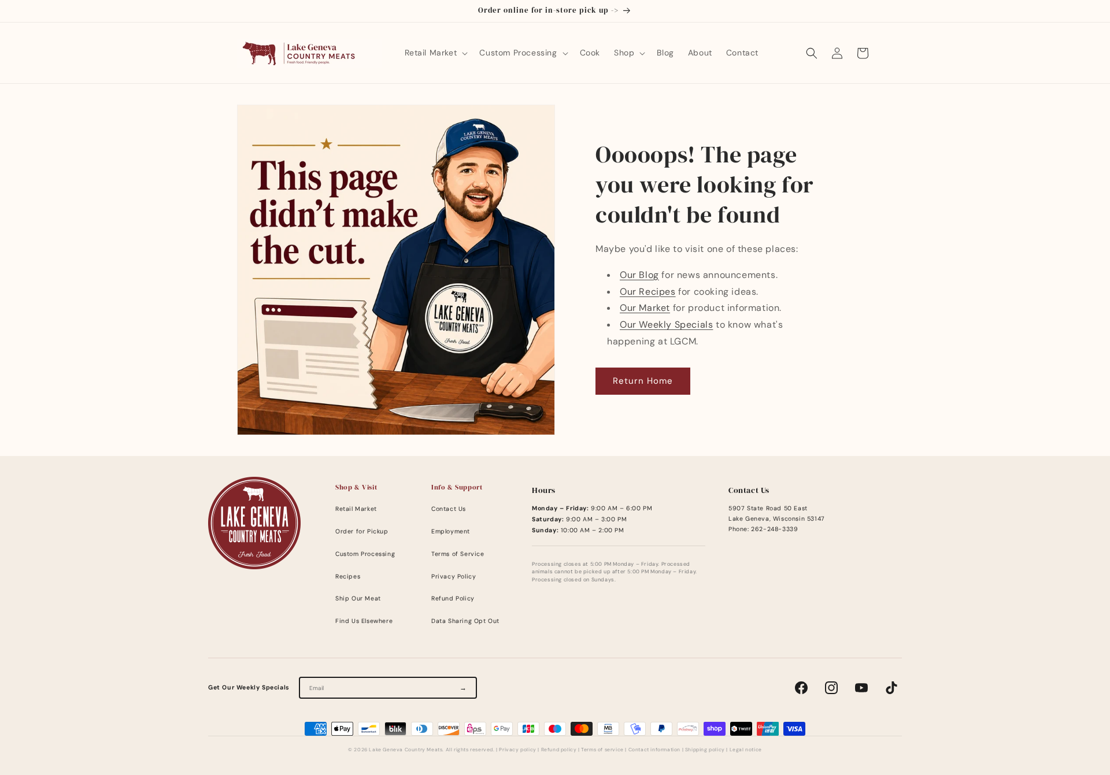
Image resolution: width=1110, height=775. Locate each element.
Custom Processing (365, 554)
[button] (435, 52)
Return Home (643, 381)
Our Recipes (648, 291)
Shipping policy (705, 750)
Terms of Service (457, 554)
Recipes (347, 576)
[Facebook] (801, 687)
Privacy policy (517, 750)
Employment (450, 531)
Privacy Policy (453, 576)
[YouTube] (861, 687)
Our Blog (639, 275)
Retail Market (356, 509)
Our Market (645, 308)
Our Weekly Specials (666, 324)
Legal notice (746, 750)
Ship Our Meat (358, 598)
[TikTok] (891, 687)
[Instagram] (831, 687)
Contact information (654, 750)
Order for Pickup (361, 531)
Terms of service (602, 750)
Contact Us (448, 509)
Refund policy (559, 750)
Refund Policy (453, 598)
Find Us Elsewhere (364, 621)
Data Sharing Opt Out (465, 621)
